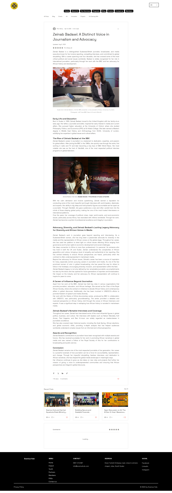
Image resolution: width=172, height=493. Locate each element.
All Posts (46, 16)
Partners (52, 474)
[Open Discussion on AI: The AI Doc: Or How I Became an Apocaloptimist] (115, 399)
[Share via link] (67, 373)
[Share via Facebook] (54, 373)
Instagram (145, 472)
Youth (51, 471)
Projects (83, 16)
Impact (51, 468)
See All (126, 389)
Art (67, 16)
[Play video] (86, 175)
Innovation (74, 16)
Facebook (145, 465)
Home (51, 465)
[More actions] (118, 29)
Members (52, 477)
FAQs (51, 481)
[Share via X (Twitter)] (58, 373)
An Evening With (93, 16)
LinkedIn (145, 469)
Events (60, 16)
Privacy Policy (19, 489)
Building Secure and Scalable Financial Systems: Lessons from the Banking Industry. (84, 411)
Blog (53, 16)
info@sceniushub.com (81, 468)
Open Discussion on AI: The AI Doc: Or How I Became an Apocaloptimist (115, 411)
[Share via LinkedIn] (62, 373)
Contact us (53, 484)
